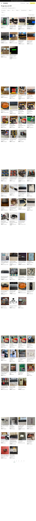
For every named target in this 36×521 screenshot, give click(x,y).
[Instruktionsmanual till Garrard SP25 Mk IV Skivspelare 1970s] (22, 216)
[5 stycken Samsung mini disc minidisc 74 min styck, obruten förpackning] (14, 134)
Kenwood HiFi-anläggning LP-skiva (14, 277)
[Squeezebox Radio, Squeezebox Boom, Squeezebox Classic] (14, 21)
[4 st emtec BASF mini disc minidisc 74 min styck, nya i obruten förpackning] (5, 173)
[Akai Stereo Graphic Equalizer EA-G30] (14, 286)
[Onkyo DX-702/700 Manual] (31, 188)
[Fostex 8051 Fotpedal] (5, 21)
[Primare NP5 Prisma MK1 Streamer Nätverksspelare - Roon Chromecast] (5, 202)
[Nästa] (23, 461)
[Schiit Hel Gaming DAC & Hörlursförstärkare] (5, 286)
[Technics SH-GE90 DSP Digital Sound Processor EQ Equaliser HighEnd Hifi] (22, 257)
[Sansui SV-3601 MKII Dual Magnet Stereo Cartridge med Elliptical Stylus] (5, 450)
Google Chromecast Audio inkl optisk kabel (30, 277)
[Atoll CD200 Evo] (5, 36)
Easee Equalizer (12, 40)
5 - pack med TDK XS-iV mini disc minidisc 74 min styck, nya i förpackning (22, 139)
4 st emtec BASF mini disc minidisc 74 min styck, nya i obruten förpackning (4, 178)
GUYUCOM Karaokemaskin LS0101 (21, 125)
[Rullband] (22, 301)
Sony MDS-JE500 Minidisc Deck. (21, 426)
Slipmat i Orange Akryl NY (5, 110)
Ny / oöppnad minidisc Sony (30, 373)
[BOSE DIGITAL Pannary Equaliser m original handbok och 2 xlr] (14, 50)
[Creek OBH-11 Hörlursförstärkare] (31, 339)
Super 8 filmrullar (3, 305)
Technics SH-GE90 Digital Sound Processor (13, 262)
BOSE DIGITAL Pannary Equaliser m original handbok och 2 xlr (13, 55)
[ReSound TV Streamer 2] (14, 301)
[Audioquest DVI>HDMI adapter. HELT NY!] (31, 286)
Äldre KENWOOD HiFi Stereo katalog (30, 441)
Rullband (19, 305)
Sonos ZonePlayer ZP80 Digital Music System (31, 359)
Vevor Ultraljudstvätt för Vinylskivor (22, 96)
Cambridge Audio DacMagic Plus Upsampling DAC (21, 41)
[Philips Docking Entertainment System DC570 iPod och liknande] (5, 216)
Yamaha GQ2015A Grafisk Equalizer (14, 111)
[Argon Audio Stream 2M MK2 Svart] (22, 21)
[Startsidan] (5, 3)
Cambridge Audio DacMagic (29, 208)
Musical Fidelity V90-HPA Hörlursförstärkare (31, 426)
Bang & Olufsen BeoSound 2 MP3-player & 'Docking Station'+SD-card (13, 222)
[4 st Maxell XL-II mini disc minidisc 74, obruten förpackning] (14, 173)
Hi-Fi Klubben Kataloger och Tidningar (22, 359)
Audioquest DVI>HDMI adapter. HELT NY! (30, 291)
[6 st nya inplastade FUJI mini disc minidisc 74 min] (5, 134)
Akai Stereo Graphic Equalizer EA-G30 (13, 291)
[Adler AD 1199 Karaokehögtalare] (22, 106)
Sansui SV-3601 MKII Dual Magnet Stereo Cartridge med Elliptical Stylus (5, 456)
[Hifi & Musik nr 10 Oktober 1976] (22, 368)
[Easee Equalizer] (14, 36)
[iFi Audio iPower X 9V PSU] (5, 188)
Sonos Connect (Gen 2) (4, 95)
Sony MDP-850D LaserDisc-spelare (30, 96)
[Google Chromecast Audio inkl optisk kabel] (31, 272)
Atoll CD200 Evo (3, 40)
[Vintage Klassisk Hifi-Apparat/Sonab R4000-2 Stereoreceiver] (14, 436)
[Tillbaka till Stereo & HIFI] (1, 8)
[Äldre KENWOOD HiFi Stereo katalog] (31, 436)
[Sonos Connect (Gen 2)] (5, 90)
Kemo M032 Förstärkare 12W (4, 426)
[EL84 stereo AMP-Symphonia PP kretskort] (22, 272)
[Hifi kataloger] (5, 353)
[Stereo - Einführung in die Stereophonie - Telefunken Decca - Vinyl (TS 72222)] (14, 90)
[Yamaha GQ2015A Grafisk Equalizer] (14, 106)
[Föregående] (12, 461)
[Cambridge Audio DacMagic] (31, 202)
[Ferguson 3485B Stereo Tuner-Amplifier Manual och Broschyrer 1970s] (5, 257)
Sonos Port (20, 207)
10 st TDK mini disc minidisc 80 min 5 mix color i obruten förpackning (30, 178)
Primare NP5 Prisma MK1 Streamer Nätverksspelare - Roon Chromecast (5, 208)
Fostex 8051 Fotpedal (4, 25)
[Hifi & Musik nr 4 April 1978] (14, 368)
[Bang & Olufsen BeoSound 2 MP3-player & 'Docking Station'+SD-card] (14, 216)
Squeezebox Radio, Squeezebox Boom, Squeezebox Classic (13, 26)
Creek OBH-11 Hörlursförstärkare (30, 345)
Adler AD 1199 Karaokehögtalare (21, 111)
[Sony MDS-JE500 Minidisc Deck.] (22, 421)
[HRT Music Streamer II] (5, 436)
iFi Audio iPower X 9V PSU (4, 193)
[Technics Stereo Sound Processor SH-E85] (22, 188)
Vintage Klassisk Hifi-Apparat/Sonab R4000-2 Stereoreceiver (13, 441)
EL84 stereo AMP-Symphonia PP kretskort (22, 277)
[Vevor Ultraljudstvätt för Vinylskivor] (22, 90)
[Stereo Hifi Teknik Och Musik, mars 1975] (5, 120)
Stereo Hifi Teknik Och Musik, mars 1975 (4, 125)
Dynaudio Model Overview (12, 359)
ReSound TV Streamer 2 (13, 305)
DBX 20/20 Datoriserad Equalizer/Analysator (4, 277)
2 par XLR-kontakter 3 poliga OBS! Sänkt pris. (4, 387)
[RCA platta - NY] (14, 188)
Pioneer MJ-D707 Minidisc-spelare (30, 41)
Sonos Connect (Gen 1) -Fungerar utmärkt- (5, 373)
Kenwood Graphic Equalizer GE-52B (12, 387)
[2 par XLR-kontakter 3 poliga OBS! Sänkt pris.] (5, 382)
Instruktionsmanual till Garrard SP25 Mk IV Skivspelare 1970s (21, 222)
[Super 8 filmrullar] (5, 301)
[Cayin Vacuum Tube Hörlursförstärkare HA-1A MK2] (22, 382)
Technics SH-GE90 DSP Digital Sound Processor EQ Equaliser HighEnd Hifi (22, 262)
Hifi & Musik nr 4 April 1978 (13, 373)
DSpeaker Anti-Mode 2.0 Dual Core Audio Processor (22, 178)
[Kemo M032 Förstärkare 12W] (5, 421)
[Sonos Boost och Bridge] (5, 50)
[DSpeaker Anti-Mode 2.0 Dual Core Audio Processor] (22, 173)
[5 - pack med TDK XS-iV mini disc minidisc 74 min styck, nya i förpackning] (22, 134)
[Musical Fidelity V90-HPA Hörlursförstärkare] (31, 421)
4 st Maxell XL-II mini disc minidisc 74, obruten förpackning (13, 178)
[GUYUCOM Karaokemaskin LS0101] (22, 120)
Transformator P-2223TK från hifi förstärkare (13, 208)
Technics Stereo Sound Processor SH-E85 (22, 193)
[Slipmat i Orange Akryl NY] (5, 106)
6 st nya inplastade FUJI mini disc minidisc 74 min (5, 139)
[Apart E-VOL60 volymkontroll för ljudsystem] (14, 450)
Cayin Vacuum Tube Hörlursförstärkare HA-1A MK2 (22, 387)
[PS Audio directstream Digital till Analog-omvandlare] (31, 21)
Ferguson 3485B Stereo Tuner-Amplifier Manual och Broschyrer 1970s (5, 262)
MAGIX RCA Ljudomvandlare (12, 426)
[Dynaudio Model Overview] (14, 353)
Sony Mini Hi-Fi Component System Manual (30, 262)
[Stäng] (35, 0)
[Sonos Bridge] (22, 436)
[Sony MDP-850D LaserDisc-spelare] (31, 90)
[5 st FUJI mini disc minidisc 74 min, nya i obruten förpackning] (31, 120)
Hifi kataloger (3, 358)
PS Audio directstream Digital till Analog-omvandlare (30, 26)
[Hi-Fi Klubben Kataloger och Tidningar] (22, 353)
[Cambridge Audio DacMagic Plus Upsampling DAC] (22, 36)
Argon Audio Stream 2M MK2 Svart (22, 26)
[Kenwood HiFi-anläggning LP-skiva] (14, 272)
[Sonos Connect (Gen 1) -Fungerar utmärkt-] (5, 368)
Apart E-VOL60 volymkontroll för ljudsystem (12, 456)
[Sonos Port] (22, 202)
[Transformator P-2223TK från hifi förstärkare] (14, 202)
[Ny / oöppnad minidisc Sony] (31, 368)
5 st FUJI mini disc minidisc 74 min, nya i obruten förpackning (30, 125)
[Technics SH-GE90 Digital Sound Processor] (14, 257)
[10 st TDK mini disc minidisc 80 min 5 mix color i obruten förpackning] (31, 173)
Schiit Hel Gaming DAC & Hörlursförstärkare (5, 291)
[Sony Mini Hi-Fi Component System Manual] (31, 257)
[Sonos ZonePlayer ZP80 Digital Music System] (31, 353)
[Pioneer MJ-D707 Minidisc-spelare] (31, 36)
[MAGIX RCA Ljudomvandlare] (14, 421)
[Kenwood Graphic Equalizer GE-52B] (14, 382)
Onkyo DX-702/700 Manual (30, 193)
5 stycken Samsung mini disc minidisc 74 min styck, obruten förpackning (13, 139)
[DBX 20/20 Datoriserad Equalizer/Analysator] (5, 272)
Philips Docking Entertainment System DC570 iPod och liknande (5, 222)
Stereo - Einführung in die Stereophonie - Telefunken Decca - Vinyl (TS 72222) (14, 96)
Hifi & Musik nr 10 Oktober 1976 (21, 373)
